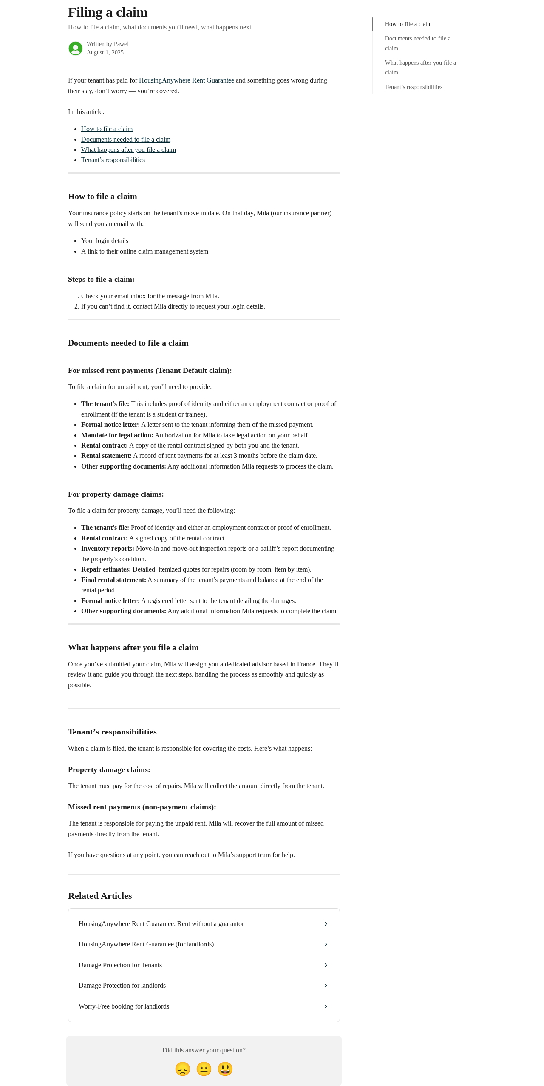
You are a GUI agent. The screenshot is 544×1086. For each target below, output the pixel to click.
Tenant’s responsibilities (113, 159)
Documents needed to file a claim (125, 139)
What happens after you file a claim (128, 149)
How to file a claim (107, 128)
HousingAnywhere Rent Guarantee (186, 80)
